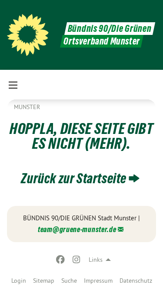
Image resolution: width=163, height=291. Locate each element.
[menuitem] (18, 280)
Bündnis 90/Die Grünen (110, 28)
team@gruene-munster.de (77, 229)
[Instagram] (76, 259)
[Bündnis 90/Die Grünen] (28, 35)
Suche (69, 280)
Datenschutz (136, 280)
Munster (27, 107)
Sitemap (43, 280)
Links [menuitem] (96, 260)
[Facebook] (60, 259)
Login (18, 280)
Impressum (98, 280)
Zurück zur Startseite (73, 178)
